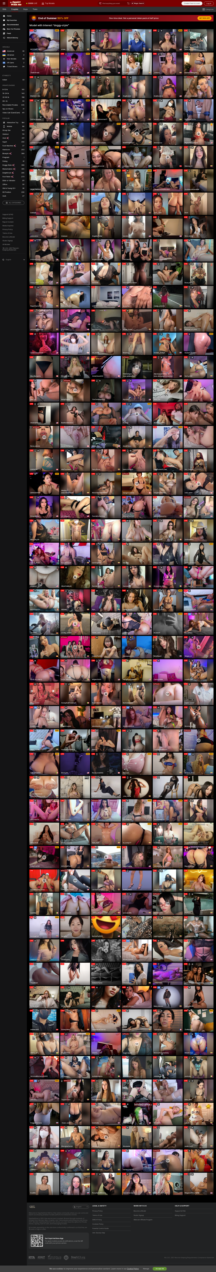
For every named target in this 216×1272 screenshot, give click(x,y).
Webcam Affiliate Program (143, 1220)
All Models (6, 244)
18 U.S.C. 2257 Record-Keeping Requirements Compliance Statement (189, 1258)
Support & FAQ (7, 214)
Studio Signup (7, 241)
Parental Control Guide (100, 1228)
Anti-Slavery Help (98, 1233)
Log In (208, 3)
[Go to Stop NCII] (78, 1257)
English (79, 1207)
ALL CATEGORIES (15, 203)
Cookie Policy (133, 1269)
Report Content (8, 222)
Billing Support (7, 218)
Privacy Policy (7, 229)
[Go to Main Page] (16, 3)
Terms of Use (7, 233)
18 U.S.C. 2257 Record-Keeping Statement (10, 249)
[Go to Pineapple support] (66, 1257)
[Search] (128, 3)
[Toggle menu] (4, 3)
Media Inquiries (8, 226)
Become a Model (8, 237)
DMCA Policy (97, 1220)
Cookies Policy (97, 1224)
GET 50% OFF (204, 18)
